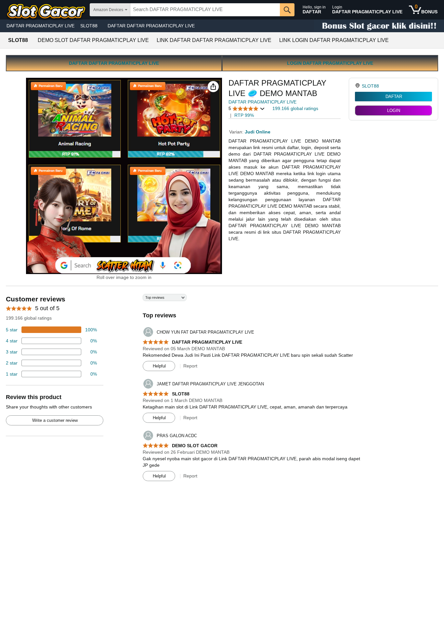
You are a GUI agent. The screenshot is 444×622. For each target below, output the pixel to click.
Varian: (237, 131)
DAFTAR (393, 96)
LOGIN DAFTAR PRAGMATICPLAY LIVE (330, 63)
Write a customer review (55, 420)
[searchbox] (205, 10)
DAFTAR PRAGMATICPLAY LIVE (40, 25)
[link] (358, 86)
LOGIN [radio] (393, 110)
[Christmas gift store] (379, 26)
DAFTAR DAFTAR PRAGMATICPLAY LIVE (151, 25)
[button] (213, 86)
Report (190, 365)
